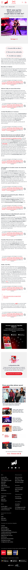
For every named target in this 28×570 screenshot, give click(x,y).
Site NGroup (4, 537)
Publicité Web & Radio (6, 530)
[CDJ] (17, 565)
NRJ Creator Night (19, 480)
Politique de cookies (5, 540)
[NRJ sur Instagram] (19, 468)
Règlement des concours (7, 535)
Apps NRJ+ (3, 518)
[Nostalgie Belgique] (9, 552)
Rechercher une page (20, 509)
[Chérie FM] (3, 552)
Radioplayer (4, 501)
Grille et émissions (5, 487)
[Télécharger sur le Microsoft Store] (21, 334)
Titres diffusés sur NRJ (6, 480)
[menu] (2, 2)
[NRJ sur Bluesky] (12, 468)
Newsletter (3, 490)
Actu (7, 7)
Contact (3, 525)
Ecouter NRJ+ (4, 506)
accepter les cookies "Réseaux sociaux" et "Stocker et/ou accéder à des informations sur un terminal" (12, 82)
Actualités (17, 504)
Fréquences (3, 496)
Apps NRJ (3, 499)
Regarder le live (4, 479)
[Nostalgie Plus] (15, 552)
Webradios (3, 482)
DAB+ (2, 497)
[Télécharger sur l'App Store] (14, 334)
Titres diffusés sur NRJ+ (6, 508)
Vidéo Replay (4, 485)
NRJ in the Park (18, 477)
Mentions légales (5, 529)
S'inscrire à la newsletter (14, 374)
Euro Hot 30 (18, 497)
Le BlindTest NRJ (19, 488)
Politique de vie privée (6, 534)
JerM (16, 303)
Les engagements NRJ (20, 507)
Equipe (2, 488)
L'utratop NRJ (18, 498)
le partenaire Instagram (11, 83)
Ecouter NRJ (4, 477)
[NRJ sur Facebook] (8, 468)
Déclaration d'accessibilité (7, 538)
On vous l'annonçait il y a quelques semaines (11, 138)
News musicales (18, 489)
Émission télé (12, 7)
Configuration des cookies (7, 542)
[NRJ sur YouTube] (15, 468)
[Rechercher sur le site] (22, 2)
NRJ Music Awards (19, 482)
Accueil (2, 7)
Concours (17, 505)
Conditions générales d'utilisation (9, 532)
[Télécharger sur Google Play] (6, 334)
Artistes (17, 491)
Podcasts (3, 484)
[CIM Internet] (10, 565)
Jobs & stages (4, 527)
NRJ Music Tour (18, 479)
